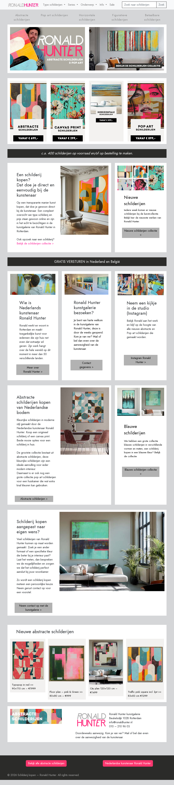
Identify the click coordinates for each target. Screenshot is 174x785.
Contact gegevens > (86, 365)
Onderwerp (88, 5)
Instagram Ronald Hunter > (141, 360)
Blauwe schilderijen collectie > (141, 472)
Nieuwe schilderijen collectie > (140, 233)
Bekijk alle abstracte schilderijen (46, 763)
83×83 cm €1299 (137, 696)
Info (102, 5)
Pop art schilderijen (54, 15)
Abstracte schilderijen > (34, 499)
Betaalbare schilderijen (152, 17)
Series (72, 5)
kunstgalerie (87, 324)
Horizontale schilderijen (87, 17)
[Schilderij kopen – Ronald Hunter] (23, 4)
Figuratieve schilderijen (120, 17)
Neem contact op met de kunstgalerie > (33, 608)
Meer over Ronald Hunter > (32, 370)
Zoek (161, 5)
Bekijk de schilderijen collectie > (35, 243)
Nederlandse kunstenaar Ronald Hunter (128, 763)
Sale (112, 5)
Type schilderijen (53, 5)
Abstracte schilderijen (22, 17)
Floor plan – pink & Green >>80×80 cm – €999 (66, 694)
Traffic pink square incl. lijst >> (144, 692)
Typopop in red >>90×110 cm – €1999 (24, 687)
